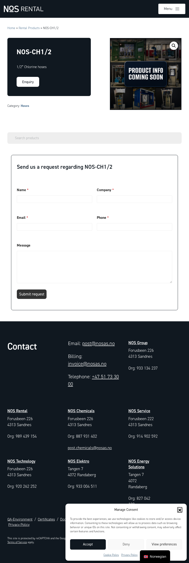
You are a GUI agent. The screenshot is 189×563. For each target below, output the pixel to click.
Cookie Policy (111, 555)
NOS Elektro (78, 461)
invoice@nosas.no (87, 364)
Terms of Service (17, 542)
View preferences (164, 544)
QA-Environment (19, 519)
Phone (103, 217)
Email (22, 217)
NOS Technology (21, 461)
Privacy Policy (129, 555)
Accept (88, 544)
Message (23, 245)
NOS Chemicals (81, 410)
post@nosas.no (98, 343)
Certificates (46, 519)
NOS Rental (17, 410)
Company (105, 190)
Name (23, 190)
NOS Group (138, 342)
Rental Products (29, 28)
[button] (179, 509)
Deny (126, 544)
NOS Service (139, 410)
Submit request (31, 294)
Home (11, 28)
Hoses (25, 106)
